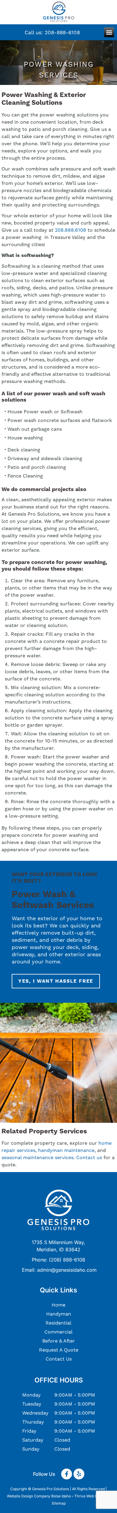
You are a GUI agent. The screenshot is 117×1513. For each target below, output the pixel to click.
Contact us (89, 1157)
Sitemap (59, 1503)
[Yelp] (79, 1474)
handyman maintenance (66, 1150)
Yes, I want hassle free (55, 981)
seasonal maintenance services (38, 1157)
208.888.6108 (70, 230)
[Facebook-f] (66, 1474)
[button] (109, 32)
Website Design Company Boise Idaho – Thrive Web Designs (57, 1496)
